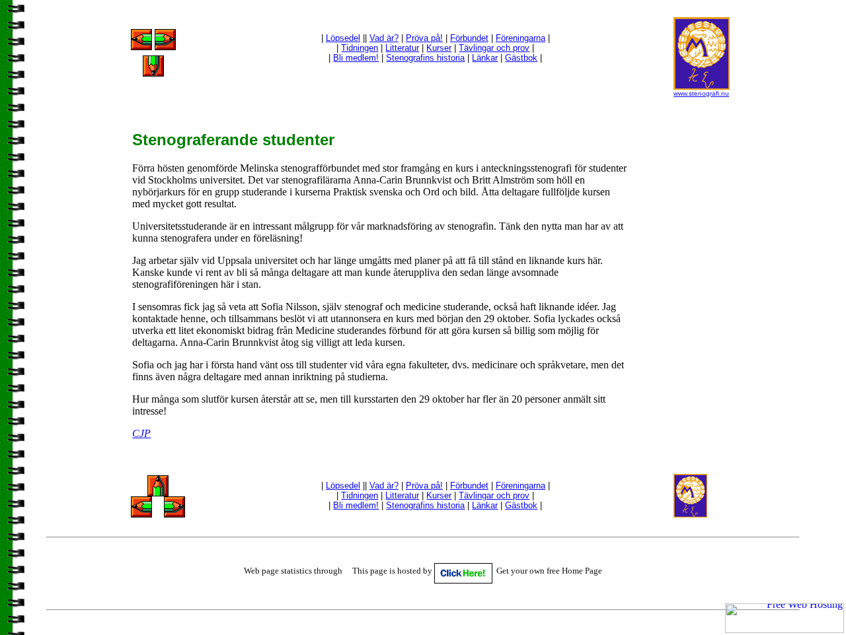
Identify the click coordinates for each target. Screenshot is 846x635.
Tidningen (359, 48)
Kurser (438, 48)
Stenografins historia (425, 58)
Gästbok (521, 58)
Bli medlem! (356, 58)
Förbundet (469, 38)
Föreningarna (520, 38)
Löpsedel (343, 38)
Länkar (485, 58)
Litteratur (402, 48)
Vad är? (384, 38)
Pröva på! (424, 38)
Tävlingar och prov (494, 48)
